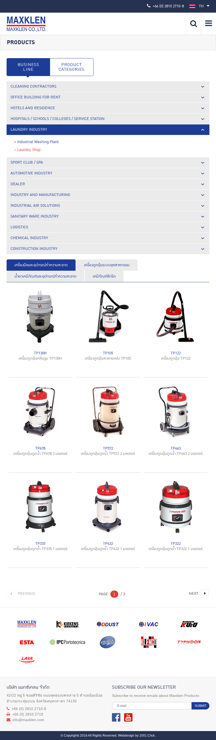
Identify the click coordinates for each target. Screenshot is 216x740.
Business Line (28, 67)
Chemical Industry (29, 238)
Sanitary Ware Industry (35, 216)
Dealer (18, 184)
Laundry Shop (29, 150)
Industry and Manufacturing (40, 195)
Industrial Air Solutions (35, 206)
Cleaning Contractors (33, 86)
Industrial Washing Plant (38, 142)
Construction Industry (34, 249)
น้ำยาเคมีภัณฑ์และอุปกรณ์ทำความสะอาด (45, 276)
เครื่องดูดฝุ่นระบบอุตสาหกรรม (107, 265)
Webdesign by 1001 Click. (136, 735)
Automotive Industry (31, 173)
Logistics (19, 227)
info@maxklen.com (28, 720)
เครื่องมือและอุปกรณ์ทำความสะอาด (41, 265)
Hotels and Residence (33, 108)
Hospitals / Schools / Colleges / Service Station (58, 119)
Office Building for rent (36, 97)
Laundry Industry (29, 130)
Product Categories (71, 67)
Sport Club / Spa (27, 162)
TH (202, 6)
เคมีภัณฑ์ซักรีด (104, 276)
